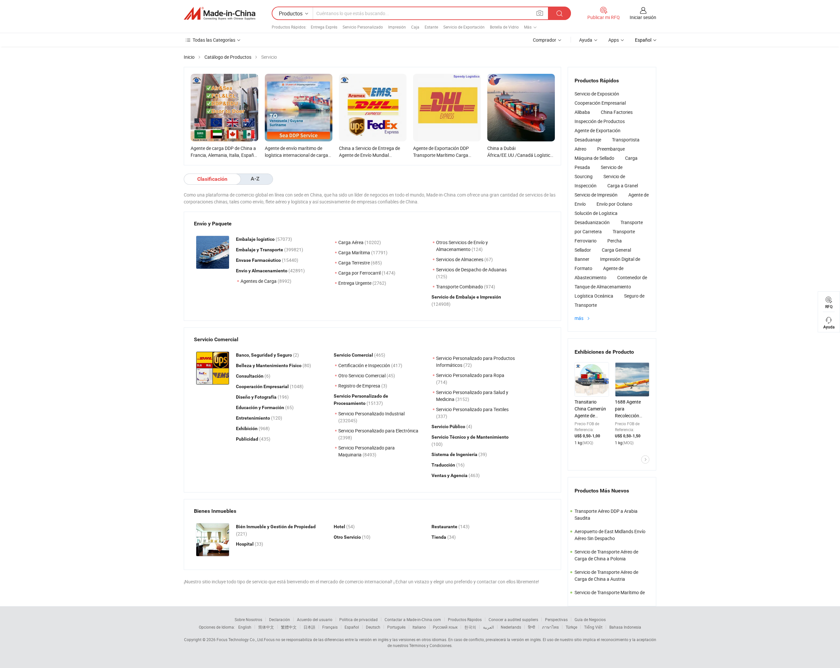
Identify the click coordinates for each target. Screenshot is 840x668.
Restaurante (444, 526)
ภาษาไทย (550, 627)
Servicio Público (448, 426)
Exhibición (247, 428)
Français (330, 627)
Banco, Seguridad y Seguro (264, 355)
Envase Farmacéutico (259, 260)
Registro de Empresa (359, 386)
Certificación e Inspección (364, 365)
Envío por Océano (614, 204)
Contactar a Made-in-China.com (413, 619)
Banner (582, 259)
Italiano (419, 627)
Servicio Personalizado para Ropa (470, 375)
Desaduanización (592, 222)
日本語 (309, 627)
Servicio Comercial (354, 355)
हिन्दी (531, 627)
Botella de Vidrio (504, 27)
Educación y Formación (260, 407)
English (244, 627)
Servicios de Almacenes (460, 259)
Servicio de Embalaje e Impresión (466, 297)
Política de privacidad (358, 619)
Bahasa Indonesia (625, 627)
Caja (415, 27)
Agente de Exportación (597, 130)
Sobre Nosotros (248, 619)
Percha (614, 241)
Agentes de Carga (259, 281)
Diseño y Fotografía (257, 397)
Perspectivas (556, 619)
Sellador (583, 250)
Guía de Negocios (590, 619)
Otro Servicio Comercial (362, 375)
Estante (431, 27)
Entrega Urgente (355, 283)
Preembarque (611, 149)
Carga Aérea (351, 242)
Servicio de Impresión (596, 195)
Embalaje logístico (256, 239)
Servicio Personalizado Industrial (371, 413)
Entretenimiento (253, 418)
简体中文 (266, 627)
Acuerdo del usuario (314, 619)
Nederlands (511, 627)
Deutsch (373, 627)
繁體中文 (289, 627)
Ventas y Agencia (450, 475)
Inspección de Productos (600, 121)
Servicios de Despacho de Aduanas (471, 269)
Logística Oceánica (594, 296)
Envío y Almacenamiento (262, 270)
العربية (488, 627)
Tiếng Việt (593, 627)
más (579, 318)
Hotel (340, 526)
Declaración (279, 619)
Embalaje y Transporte (260, 249)
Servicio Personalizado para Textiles (472, 409)
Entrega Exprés (324, 27)
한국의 (470, 627)
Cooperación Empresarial (263, 386)
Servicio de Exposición (597, 94)
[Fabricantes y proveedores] (219, 13)
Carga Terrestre (354, 263)
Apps (613, 40)
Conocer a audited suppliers (513, 619)
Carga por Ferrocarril (360, 273)
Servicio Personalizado (363, 27)
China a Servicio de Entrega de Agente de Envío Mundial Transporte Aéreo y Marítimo (369, 155)
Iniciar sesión (643, 17)
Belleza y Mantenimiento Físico (269, 365)
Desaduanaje (588, 139)
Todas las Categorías (214, 40)
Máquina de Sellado (594, 158)
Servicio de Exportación (464, 27)
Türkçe (571, 627)
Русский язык (445, 627)
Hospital (245, 544)
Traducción (443, 465)
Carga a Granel (622, 185)
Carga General (616, 250)
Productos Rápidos (465, 619)
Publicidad (247, 439)
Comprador (544, 40)
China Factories (617, 112)
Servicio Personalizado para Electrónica (378, 431)
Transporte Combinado (460, 286)
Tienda (439, 537)
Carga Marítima (354, 252)
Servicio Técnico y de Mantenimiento (470, 437)
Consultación (250, 376)
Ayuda (585, 40)
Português (396, 627)
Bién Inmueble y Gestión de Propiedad (276, 526)
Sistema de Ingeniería (454, 454)
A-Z (255, 179)
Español (352, 627)
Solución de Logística (596, 213)
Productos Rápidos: (289, 27)
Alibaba (582, 112)
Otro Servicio (348, 537)
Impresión (397, 27)
